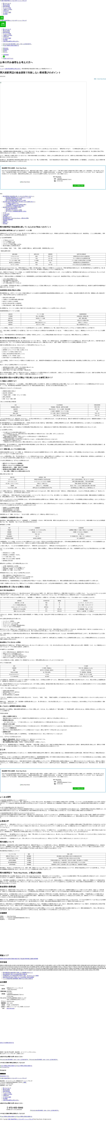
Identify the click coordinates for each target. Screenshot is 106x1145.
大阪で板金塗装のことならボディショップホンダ (20, 1119)
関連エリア (5, 222)
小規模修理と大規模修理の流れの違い (15, 205)
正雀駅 (31, 958)
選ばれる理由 (6, 4)
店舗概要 (5, 220)
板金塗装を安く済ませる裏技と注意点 (12, 207)
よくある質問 (6, 214)
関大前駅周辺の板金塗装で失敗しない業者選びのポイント (18, 972)
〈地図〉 (24, 1082)
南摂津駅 (35, 958)
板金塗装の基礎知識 (8, 219)
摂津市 (1, 958)
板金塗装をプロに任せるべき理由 (14, 210)
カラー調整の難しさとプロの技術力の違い (16, 204)
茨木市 (5, 958)
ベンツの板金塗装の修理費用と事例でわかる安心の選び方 (18, 978)
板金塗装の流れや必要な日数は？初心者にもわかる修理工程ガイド (19, 201)
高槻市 (13, 958)
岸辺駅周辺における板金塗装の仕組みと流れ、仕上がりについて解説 (21, 975)
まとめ (4, 212)
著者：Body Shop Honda (100, 79)
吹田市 (9, 958)
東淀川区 (17, 958)
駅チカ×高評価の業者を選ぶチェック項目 (16, 200)
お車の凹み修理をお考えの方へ (11, 41)
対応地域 (5, 223)
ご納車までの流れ (7, 9)
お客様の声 (6, 11)
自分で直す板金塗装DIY (11, 208)
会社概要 (5, 14)
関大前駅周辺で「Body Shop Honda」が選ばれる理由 (16, 218)
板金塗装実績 (6, 6)
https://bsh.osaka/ (10, 1008)
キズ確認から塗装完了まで (12, 203)
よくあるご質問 (7, 12)
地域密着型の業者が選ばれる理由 (14, 199)
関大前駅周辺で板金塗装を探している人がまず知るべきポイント (18, 196)
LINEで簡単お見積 (78, 185)
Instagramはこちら (4, 1076)
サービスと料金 (7, 7)
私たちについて (7, 3)
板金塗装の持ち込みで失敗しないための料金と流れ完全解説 (18, 977)
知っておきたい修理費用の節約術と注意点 (16, 211)
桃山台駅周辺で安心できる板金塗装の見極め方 (15, 974)
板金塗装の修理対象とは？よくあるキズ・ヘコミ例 (18, 197)
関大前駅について (7, 216)
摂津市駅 (27, 958)
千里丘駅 (22, 958)
